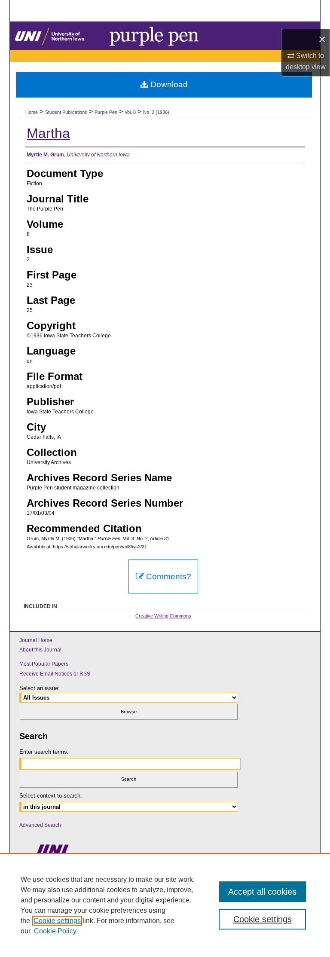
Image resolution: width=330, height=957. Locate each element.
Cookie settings (57, 920)
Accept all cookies (262, 891)
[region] (165, 905)
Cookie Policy (55, 931)
